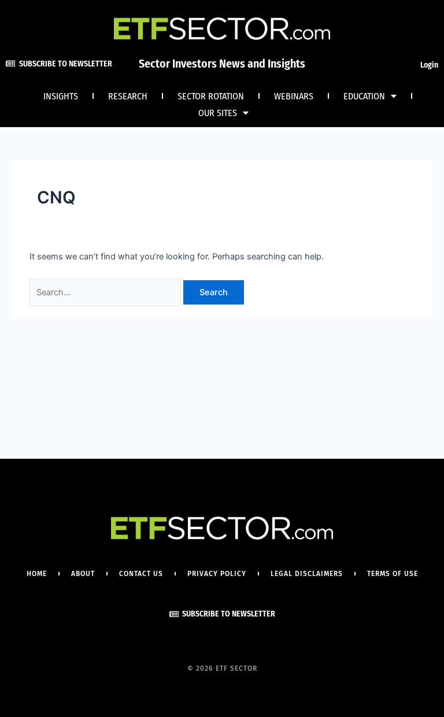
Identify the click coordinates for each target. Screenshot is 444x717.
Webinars (293, 96)
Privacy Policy (216, 574)
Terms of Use (392, 574)
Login (429, 65)
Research (127, 96)
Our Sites (217, 112)
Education (364, 96)
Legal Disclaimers (307, 574)
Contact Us (141, 574)
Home (37, 574)
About (83, 574)
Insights (60, 96)
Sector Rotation (210, 96)
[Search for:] (106, 292)
